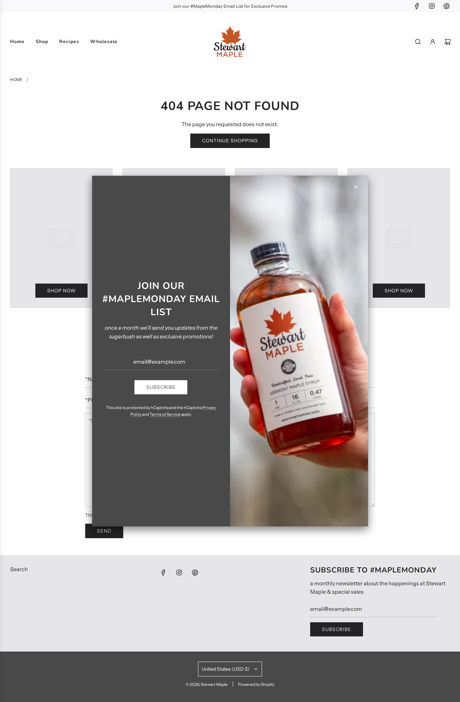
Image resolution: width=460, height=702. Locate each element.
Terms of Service (165, 414)
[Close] (355, 187)
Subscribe (161, 387)
